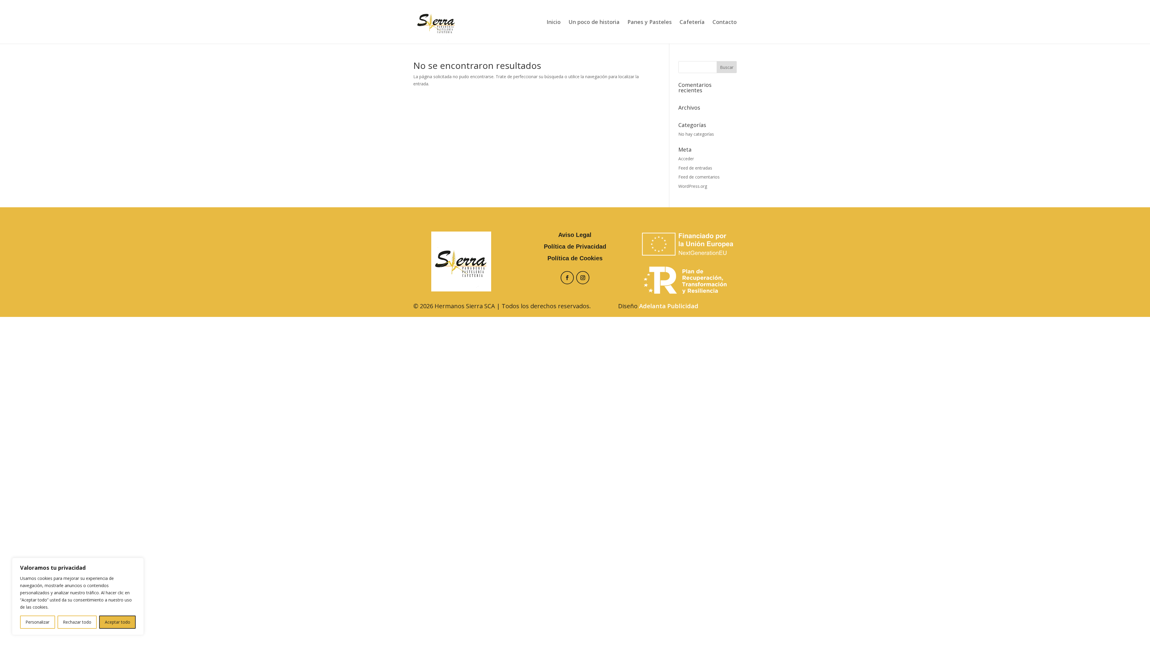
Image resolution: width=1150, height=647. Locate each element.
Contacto (724, 22)
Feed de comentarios (699, 177)
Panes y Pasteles (649, 22)
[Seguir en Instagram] (582, 277)
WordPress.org (692, 186)
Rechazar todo (77, 622)
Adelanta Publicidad (668, 306)
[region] (78, 596)
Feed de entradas (695, 168)
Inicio (554, 22)
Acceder (686, 158)
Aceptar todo (117, 622)
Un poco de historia (594, 22)
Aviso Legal (574, 235)
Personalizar (37, 622)
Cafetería (692, 22)
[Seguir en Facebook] (567, 277)
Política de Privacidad (575, 246)
